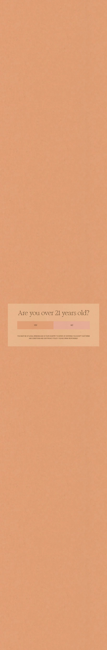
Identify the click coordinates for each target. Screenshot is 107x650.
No (71, 325)
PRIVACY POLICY (52, 338)
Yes (35, 325)
